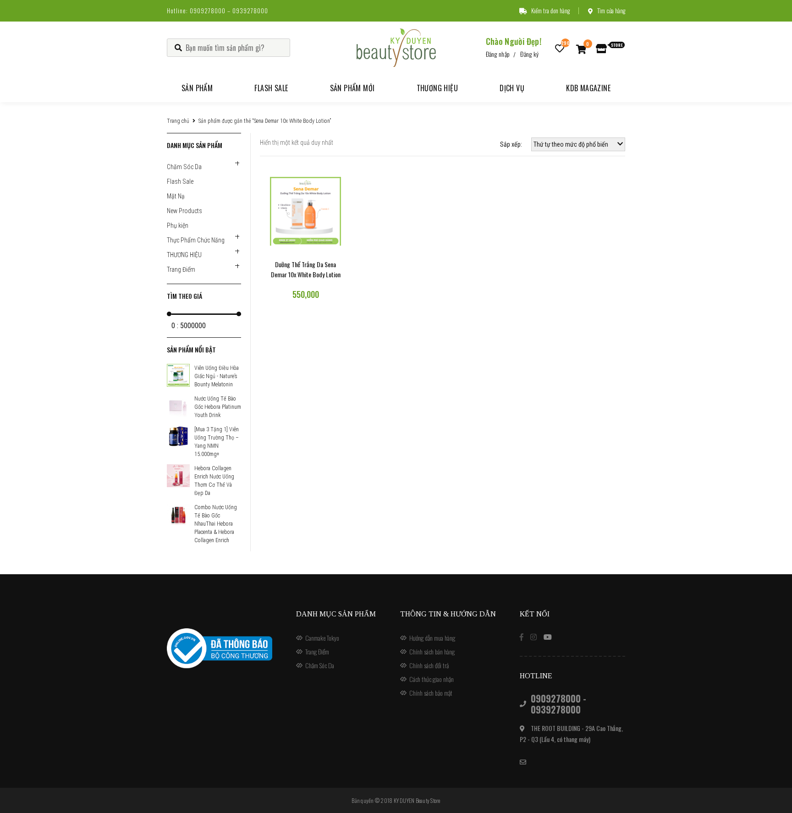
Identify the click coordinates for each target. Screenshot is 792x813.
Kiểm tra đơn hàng (550, 10)
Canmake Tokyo (322, 638)
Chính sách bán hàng (432, 651)
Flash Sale (271, 87)
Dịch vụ (512, 87)
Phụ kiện (177, 225)
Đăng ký (529, 54)
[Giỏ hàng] (581, 48)
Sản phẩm (197, 87)
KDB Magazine (588, 87)
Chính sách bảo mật (430, 693)
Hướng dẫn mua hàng (432, 638)
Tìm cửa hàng (611, 10)
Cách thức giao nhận (431, 679)
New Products (184, 210)
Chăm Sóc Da (184, 166)
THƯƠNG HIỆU (184, 254)
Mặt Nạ (176, 196)
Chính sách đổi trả (429, 665)
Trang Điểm (181, 269)
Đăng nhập (498, 54)
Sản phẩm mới (352, 87)
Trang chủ (178, 121)
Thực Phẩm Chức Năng (196, 240)
